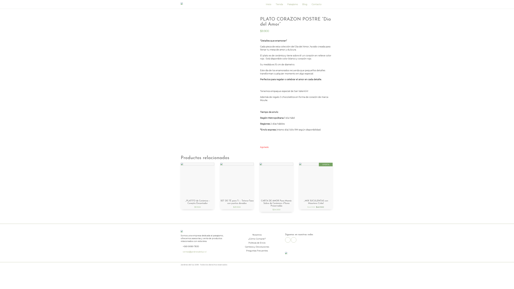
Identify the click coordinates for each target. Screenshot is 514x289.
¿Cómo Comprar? (257, 239)
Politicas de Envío (257, 243)
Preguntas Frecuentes (257, 251)
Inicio (268, 4)
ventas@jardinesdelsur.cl (194, 252)
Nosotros (257, 235)
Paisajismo (292, 4)
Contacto (317, 4)
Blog (304, 4)
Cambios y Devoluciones (257, 247)
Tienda (279, 4)
